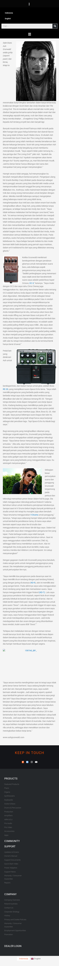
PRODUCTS (10, 778)
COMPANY (10, 894)
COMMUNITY (12, 841)
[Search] (54, 26)
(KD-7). (42, 592)
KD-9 (33, 583)
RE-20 (5, 389)
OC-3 (31, 283)
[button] (29, 34)
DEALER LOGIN (12, 946)
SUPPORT (9, 846)
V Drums (34, 515)
